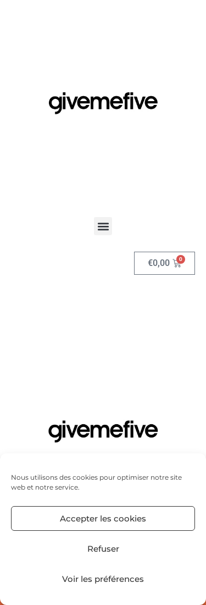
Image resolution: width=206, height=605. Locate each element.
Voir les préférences (103, 579)
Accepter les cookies (103, 518)
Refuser (103, 548)
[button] (103, 226)
